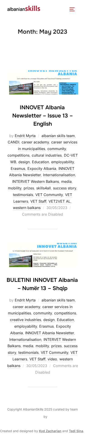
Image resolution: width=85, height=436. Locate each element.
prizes (29, 188)
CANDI (13, 142)
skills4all (43, 188)
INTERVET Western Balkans (35, 181)
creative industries (25, 319)
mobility (14, 188)
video (52, 359)
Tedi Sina (76, 431)
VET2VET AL (59, 201)
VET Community (49, 194)
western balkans (27, 207)
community (56, 148)
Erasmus (18, 168)
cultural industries (47, 155)
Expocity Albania (41, 168)
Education (40, 162)
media (66, 181)
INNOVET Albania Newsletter (49, 333)
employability (62, 162)
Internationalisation (59, 175)
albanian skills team (58, 135)
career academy (35, 142)
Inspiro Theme (32, 416)
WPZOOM (55, 416)
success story (64, 188)
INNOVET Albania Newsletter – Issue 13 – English (42, 115)
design (24, 162)
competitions (18, 155)
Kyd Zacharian (50, 431)
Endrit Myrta (25, 135)
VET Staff (38, 201)
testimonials (23, 194)
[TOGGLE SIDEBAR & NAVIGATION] (73, 9)
